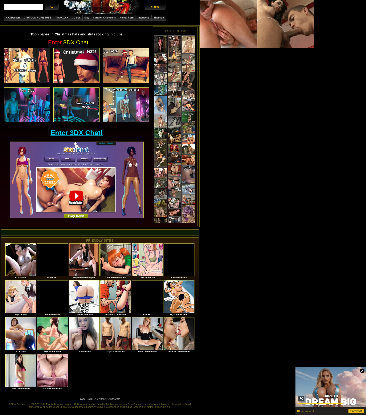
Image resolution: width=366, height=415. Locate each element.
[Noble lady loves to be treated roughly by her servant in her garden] (160, 58)
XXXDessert (13, 17)
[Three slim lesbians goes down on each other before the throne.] (160, 158)
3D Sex (76, 17)
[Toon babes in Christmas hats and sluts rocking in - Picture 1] (27, 65)
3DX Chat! (69, 42)
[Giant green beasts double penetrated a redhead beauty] (160, 203)
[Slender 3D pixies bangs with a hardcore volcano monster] (174, 148)
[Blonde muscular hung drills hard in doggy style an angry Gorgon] (188, 149)
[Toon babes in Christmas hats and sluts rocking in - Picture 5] (76, 104)
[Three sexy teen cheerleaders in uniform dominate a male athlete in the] (174, 169)
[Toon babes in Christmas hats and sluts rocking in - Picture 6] (126, 104)
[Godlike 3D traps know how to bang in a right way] (174, 212)
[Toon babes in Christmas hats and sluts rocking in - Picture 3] (126, 65)
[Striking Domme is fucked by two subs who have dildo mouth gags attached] (160, 121)
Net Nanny (100, 399)
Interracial (143, 17)
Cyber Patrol (86, 399)
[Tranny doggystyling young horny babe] (174, 40)
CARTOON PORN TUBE (37, 17)
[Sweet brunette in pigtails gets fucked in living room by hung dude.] (188, 63)
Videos (155, 6)
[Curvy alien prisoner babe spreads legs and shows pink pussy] (174, 124)
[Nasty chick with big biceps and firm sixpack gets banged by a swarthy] (160, 172)
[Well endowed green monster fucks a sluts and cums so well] (188, 128)
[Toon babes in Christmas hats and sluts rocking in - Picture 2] (76, 65)
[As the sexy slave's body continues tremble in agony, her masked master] (188, 160)
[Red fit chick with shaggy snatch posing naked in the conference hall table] (188, 174)
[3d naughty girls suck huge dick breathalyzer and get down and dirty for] (188, 138)
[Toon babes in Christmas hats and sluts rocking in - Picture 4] (27, 104)
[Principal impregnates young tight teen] (174, 221)
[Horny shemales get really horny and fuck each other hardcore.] (188, 81)
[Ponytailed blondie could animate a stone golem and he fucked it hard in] (160, 183)
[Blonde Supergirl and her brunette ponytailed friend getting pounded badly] (188, 199)
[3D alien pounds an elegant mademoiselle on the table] (160, 69)
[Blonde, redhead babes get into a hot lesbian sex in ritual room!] (160, 194)
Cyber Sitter (114, 399)
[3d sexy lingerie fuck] (160, 44)
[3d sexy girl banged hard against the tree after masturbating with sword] (160, 133)
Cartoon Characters (104, 17)
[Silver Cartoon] (102, 7)
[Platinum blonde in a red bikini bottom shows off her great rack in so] (174, 55)
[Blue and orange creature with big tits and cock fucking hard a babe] (160, 90)
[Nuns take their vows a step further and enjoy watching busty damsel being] (174, 138)
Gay (86, 17)
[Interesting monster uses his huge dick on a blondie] (160, 105)
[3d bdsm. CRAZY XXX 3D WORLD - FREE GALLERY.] (188, 117)
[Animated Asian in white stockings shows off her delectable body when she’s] (174, 90)
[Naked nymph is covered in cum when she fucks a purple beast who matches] (188, 214)
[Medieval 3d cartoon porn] (160, 144)
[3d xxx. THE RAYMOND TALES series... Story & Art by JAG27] (160, 79)
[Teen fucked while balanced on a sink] (174, 203)
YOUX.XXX (61, 17)
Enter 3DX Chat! (77, 133)
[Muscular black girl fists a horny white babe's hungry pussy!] (174, 157)
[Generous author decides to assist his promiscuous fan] (188, 95)
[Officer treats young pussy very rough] (174, 192)
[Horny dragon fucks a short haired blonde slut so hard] (188, 106)
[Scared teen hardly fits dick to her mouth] (174, 181)
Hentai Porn (127, 17)
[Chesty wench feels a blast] (188, 189)
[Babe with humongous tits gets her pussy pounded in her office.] (174, 107)
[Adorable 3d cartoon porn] (188, 44)
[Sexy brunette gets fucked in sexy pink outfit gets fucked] (174, 73)
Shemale (158, 17)
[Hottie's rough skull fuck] (160, 223)
